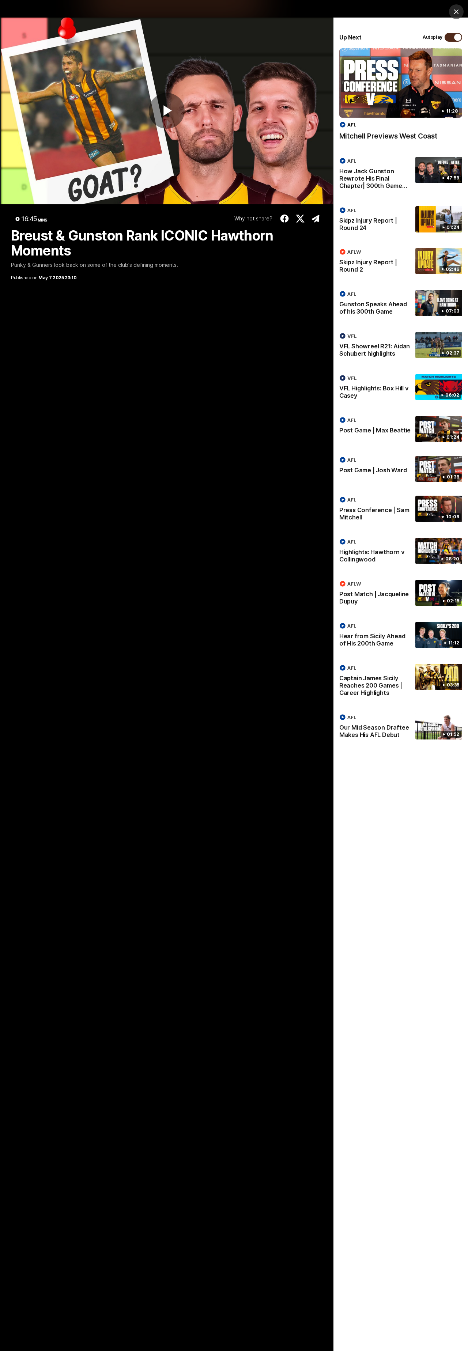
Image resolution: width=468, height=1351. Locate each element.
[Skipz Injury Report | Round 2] (400, 262)
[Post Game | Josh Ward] (400, 469)
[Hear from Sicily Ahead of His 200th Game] (400, 636)
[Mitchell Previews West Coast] (400, 98)
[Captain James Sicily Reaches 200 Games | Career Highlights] (400, 681)
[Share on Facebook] (284, 218)
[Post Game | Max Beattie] (400, 429)
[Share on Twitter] (300, 218)
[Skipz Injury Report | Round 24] (400, 220)
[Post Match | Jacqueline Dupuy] (400, 594)
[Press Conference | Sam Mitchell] (400, 510)
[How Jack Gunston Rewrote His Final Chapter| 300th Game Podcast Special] (400, 174)
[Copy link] (316, 218)
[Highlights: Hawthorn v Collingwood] (400, 552)
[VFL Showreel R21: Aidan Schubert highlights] (400, 346)
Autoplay (432, 37)
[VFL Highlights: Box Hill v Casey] (400, 388)
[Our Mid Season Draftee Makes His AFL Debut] (400, 727)
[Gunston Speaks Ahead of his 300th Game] (400, 304)
